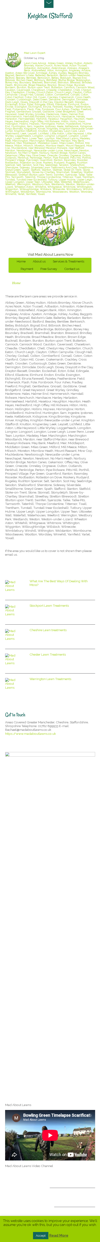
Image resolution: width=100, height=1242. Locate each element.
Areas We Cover (24, 73)
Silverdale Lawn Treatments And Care (54, 167)
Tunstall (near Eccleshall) (31, 179)
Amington (61, 70)
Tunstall (10, 179)
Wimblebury (73, 189)
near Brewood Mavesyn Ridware (47, 148)
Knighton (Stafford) (25, 131)
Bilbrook (10, 80)
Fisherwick (19, 109)
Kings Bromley (14, 128)
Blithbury (39, 80)
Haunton (79, 118)
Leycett (32, 133)
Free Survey (48, 269)
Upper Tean (33, 182)
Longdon (37, 135)
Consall (75, 94)
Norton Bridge (58, 152)
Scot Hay (38, 165)
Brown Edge (65, 85)
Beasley (20, 77)
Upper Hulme (67, 179)
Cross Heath (82, 97)
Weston (70, 184)
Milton (18, 145)
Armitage (41, 73)
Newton (84, 150)
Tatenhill (30, 177)
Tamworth (17, 177)
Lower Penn (20, 138)
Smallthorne (85, 167)
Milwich (28, 145)
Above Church (44, 65)
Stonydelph (23, 172)
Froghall (10, 111)
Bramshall (50, 82)
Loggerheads (23, 135)
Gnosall (36, 111)
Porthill (86, 157)
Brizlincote (20, 85)
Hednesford (21, 121)
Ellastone (61, 104)
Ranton (58, 160)
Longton (74, 135)
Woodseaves (60, 191)
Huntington (18, 126)
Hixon (81, 121)
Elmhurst (73, 104)
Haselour (53, 118)
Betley (55, 77)
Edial (30, 104)
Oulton (86, 155)
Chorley (30, 92)
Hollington (11, 123)
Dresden (80, 102)
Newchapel (71, 150)
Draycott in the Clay (41, 102)
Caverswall (23, 90)
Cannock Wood (85, 87)
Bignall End (80, 77)
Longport (61, 135)
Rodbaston (11, 162)
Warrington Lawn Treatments (50, 679)
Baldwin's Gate (25, 75)
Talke (81, 174)
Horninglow (48, 123)
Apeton (9, 73)
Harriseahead (26, 118)
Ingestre (39, 126)
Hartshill (41, 118)
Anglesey (74, 70)
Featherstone (82, 106)
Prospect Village (15, 160)
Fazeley (68, 106)
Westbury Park (41, 184)
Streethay (76, 172)
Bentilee (31, 77)
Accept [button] (41, 1235)
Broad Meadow (37, 85)
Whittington (84, 186)
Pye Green (32, 160)
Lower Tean (36, 138)
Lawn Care (70, 131)
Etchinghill (35, 106)
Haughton (66, 118)
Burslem (10, 87)
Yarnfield (31, 194)
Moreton (39, 145)
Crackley (52, 97)
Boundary (25, 82)
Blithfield (51, 80)
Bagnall (9, 75)
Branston (63, 82)
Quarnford (46, 160)
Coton (84, 94)
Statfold (57, 169)
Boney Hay (11, 82)
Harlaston (11, 118)
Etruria (47, 106)
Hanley (80, 116)
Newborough (24, 150)
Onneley (64, 155)
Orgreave (75, 155)
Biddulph (65, 77)
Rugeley (71, 162)
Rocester (82, 160)
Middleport (29, 143)
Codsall (39, 94)
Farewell (58, 106)
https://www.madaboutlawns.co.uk (30, 733)
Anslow (85, 70)
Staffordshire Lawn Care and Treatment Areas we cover (49, 39)
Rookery (48, 162)
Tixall (77, 177)
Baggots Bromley (78, 73)
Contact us (71, 269)
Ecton (22, 104)
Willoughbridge (29, 189)
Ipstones (50, 126)
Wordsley (86, 191)
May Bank (78, 140)
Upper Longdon (14, 182)
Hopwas (34, 123)
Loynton (50, 138)
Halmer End (76, 114)
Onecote (52, 155)
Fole (37, 109)
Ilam (29, 126)
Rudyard (59, 162)
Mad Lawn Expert (34, 52)
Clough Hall (26, 94)
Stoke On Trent (72, 169)
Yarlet (21, 194)
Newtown (11, 152)
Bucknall (79, 85)
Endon (85, 104)
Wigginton (11, 189)
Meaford (10, 143)
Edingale (40, 104)
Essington (21, 106)
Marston (66, 140)
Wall (56, 182)
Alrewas (72, 68)
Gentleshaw (24, 111)
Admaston (43, 68)
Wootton (74, 191)
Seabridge (51, 165)
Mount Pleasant (75, 145)
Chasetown (38, 90)
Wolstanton (27, 191)
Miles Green (66, 143)
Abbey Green (56, 63)
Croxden (10, 99)
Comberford (61, 94)
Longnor (50, 135)
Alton (50, 70)
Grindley (40, 114)
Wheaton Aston (23, 186)
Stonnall (10, 172)
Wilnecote (59, 189)
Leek (23, 133)
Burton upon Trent (39, 87)
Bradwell (37, 82)
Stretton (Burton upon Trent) (35, 174)
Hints (73, 121)
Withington (12, 191)
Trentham (88, 177)
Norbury (44, 152)
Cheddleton (65, 90)
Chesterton (18, 92)
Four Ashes (62, 109)
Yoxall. (41, 194)
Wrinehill (10, 194)
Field (8, 109)
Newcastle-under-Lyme (48, 150)
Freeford (86, 109)
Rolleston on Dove (31, 162)
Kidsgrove (86, 126)
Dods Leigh (12, 102)
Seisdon (64, 165)
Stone (86, 169)
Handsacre (68, 116)
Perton (47, 157)
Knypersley (56, 131)
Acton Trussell (78, 65)
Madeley (85, 138)
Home (21, 261)
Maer (8, 140)
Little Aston (57, 133)
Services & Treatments (68, 261)
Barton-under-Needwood (75, 75)
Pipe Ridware (61, 157)
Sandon (27, 165)
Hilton (64, 121)
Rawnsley (70, 160)
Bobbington (83, 80)
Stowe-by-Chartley (43, 172)
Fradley (75, 109)
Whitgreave (54, 186)
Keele (60, 126)
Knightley (52, 128)
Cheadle (52, 90)
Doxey (24, 102)
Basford (9, 77)
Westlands (57, 184)
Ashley (53, 73)
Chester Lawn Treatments (48, 654)
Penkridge (36, 157)
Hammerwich (13, 116)
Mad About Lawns (67, 138)
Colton (49, 94)
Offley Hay (25, 155)
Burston (21, 87)
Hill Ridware (52, 121)
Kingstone (30, 128)
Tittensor (67, 177)
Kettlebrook (72, 126)
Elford (50, 104)
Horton (60, 123)
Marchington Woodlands (44, 140)
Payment (27, 269)
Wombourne (43, 191)
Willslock (45, 189)
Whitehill (40, 186)
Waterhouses (81, 182)
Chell (76, 90)
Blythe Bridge (66, 80)
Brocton (52, 85)
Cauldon (10, 90)
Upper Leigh (84, 179)
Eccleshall (11, 104)
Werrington (23, 184)
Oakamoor (11, 155)
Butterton (57, 87)
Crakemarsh (66, 97)
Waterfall (66, 182)
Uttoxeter (47, 182)
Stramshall (62, 172)
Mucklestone (19, 148)
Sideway (25, 167)
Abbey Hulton (73, 63)
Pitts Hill (75, 157)
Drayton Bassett (63, 102)
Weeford (10, 184)
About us (39, 261)
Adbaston (30, 68)
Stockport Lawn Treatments (49, 605)
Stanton (46, 169)
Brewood (75, 82)
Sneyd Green (13, 169)
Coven (42, 97)
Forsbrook (48, 109)
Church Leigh (63, 92)
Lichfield (43, 133)
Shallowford (77, 165)
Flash (30, 109)
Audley (62, 73)
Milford (79, 143)
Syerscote (71, 174)
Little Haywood (75, 133)
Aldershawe (58, 68)
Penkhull (23, 157)
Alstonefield (38, 70)
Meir (19, 143)
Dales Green (40, 99)
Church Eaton (45, 92)
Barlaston (52, 75)
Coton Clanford (14, 97)
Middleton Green (48, 143)
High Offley (36, 121)
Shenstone (11, 167)
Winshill (88, 189)
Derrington (68, 99)
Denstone (54, 99)
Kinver (41, 128)
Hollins (23, 123)
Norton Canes (77, 152)
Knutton (43, 131)
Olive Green (39, 155)
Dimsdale (82, 99)
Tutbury (52, 179)
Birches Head (24, 80)
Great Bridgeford (66, 111)
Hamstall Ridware (34, 116)
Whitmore (69, 186)
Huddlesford (73, 123)
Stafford (35, 169)
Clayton (77, 92)
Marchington (20, 140)
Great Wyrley (25, 114)
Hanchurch (53, 116)
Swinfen (59, 174)
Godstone (48, 111)
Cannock (69, 87)
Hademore (52, 114)
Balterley (40, 75)
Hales (63, 114)
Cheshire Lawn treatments (48, 630)
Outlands (10, 157)
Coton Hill (31, 97)
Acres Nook (61, 65)
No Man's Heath (28, 152)
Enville (9, 106)
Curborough (24, 99)
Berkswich (43, 77)
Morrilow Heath (55, 145)
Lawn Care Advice (35, 63)
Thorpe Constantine (49, 177)
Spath (25, 169)
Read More (58, 1235)
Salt (18, 165)
